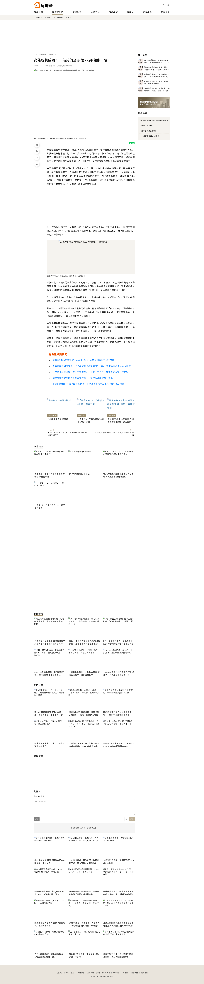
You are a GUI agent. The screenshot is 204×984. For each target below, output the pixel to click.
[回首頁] (43, 5)
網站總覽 (144, 972)
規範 (36, 819)
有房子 (130, 12)
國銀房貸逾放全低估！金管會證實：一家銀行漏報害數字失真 (82, 377)
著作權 (97, 972)
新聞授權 (81, 972)
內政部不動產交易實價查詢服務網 (154, 120)
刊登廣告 (59, 972)
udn (35, 54)
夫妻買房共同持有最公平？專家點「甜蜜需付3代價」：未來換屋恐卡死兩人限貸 (91, 366)
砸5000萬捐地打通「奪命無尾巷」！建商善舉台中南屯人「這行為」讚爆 (88, 383)
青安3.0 (39, 17)
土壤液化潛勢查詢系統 (150, 136)
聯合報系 (116, 972)
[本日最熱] (169, 55)
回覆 (131, 819)
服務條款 (90, 972)
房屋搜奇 (77, 12)
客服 (72, 972)
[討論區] (36, 157)
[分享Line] (36, 151)
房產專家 (113, 12)
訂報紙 (125, 972)
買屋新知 (165, 12)
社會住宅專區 (146, 125)
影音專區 (147, 12)
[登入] (163, 5)
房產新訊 (38, 12)
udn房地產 (42, 54)
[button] (168, 5)
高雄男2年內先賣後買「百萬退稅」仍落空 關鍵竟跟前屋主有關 (83, 360)
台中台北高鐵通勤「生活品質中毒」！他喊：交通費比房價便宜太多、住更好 (90, 371)
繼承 (48, 17)
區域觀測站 (57, 12)
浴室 (69, 17)
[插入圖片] (126, 819)
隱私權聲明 (106, 972)
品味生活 (95, 12)
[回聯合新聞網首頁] (37, 5)
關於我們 (134, 972)
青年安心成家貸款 (148, 131)
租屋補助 (59, 17)
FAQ (67, 972)
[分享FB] (36, 144)
